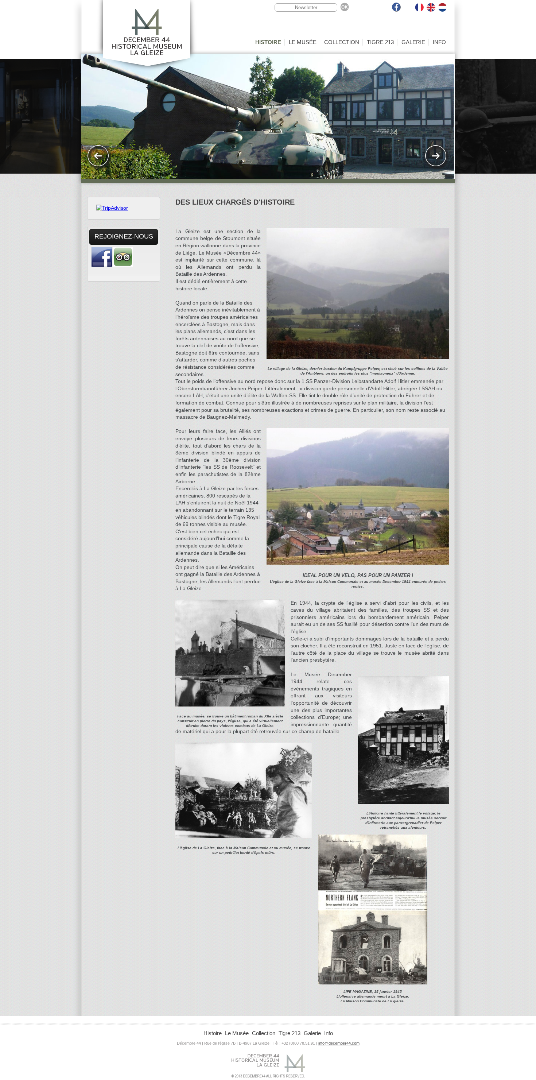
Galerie (413, 42)
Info (439, 42)
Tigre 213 (380, 42)
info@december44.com (339, 1043)
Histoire (268, 42)
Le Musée (302, 42)
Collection (341, 42)
